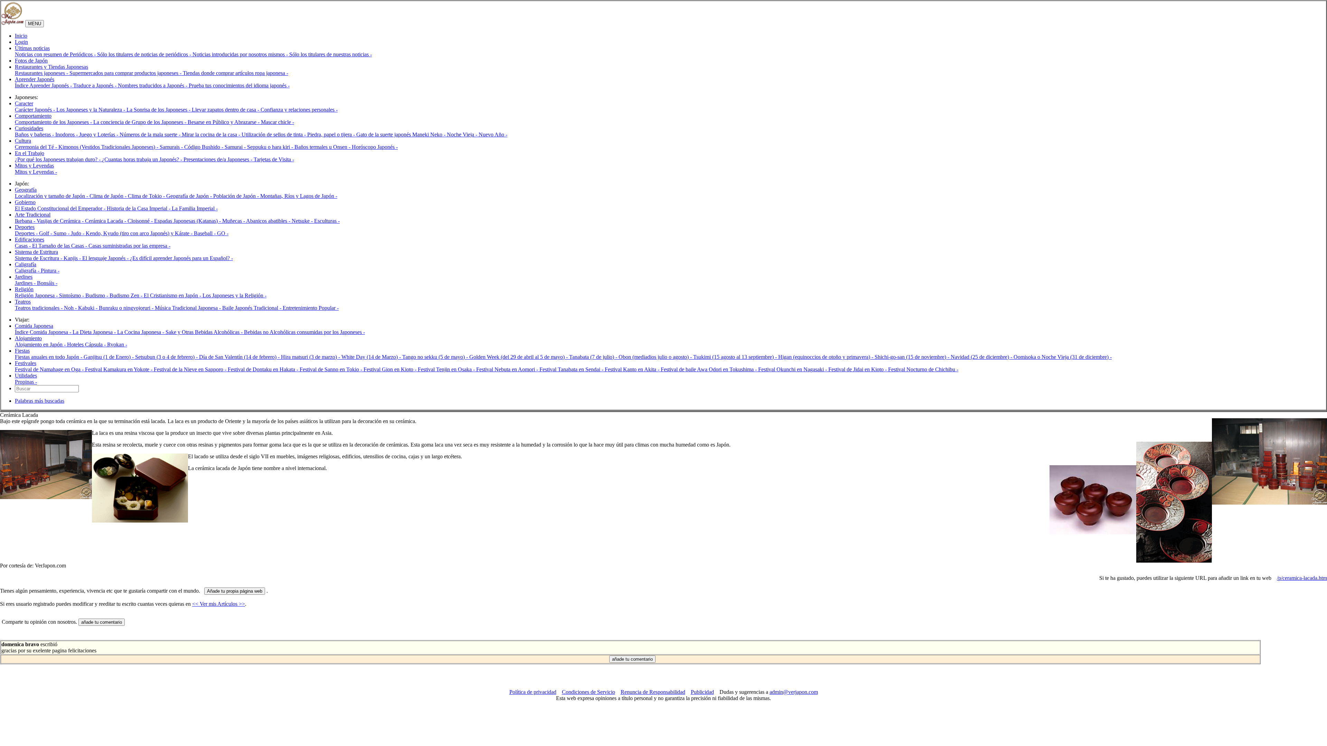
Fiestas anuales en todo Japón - (49, 357)
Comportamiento (33, 116)
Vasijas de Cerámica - (61, 221)
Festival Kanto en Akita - (633, 369)
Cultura (23, 141)
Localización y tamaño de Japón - (52, 196)
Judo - (78, 233)
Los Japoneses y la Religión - (234, 295)
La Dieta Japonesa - (95, 332)
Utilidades (26, 376)
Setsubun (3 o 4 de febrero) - (167, 357)
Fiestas (22, 351)
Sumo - (62, 233)
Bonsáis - (47, 283)
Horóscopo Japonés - (375, 147)
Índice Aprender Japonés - (44, 85)
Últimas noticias (32, 48)
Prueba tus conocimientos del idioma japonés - (239, 85)
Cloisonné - (141, 221)
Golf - (46, 233)
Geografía (26, 190)
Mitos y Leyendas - (36, 172)
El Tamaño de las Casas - (60, 246)
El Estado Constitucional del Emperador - (61, 208)
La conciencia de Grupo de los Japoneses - (140, 122)
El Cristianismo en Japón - (173, 295)
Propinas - (26, 382)
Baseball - (205, 233)
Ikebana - (26, 221)
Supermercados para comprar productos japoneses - (126, 73)
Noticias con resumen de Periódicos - (56, 54)
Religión (24, 289)
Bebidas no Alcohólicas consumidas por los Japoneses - (304, 332)
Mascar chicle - (277, 122)
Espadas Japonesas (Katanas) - (188, 221)
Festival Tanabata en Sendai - (572, 369)
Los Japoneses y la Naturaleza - (91, 110)
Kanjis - (73, 258)
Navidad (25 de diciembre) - (982, 357)
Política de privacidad (532, 692)
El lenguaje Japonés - (106, 258)
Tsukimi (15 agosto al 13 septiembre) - (735, 357)
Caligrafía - (28, 271)
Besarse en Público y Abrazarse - (224, 122)
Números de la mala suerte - (151, 134)
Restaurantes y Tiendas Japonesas (51, 67)
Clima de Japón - (109, 196)
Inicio (21, 36)
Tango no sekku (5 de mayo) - (435, 357)
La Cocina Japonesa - (141, 332)
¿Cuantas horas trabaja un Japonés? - (142, 159)
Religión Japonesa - (37, 295)
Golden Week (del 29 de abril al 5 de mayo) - (519, 357)
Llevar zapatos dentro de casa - (226, 110)
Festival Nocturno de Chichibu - (923, 369)
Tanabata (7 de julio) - (594, 357)
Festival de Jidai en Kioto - (858, 369)
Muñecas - (234, 221)
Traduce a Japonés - (95, 85)
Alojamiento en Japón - (41, 344)
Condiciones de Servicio (588, 692)
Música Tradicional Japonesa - (188, 308)
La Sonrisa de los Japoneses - (159, 110)
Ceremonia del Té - (36, 147)
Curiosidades (29, 128)
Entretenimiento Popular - (311, 308)
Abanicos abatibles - (269, 221)
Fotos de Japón (31, 61)
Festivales (25, 363)
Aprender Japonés (34, 79)
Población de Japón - (236, 196)
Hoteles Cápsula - (87, 344)
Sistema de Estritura (36, 252)
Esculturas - (327, 221)
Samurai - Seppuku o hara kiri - (259, 147)
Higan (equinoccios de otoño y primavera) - (826, 357)
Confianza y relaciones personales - (299, 110)
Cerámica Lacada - (106, 221)
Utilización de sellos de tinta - (274, 134)
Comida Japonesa (34, 326)
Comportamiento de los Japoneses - (54, 122)
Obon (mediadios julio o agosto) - (656, 357)
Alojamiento (28, 338)
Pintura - (50, 271)
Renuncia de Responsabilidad (653, 692)
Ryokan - (117, 344)
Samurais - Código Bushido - (192, 147)
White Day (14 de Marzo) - (371, 357)
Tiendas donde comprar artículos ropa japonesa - (235, 73)
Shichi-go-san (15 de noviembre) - (913, 357)
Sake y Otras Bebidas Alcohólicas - (205, 332)
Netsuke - (303, 221)
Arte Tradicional (32, 215)
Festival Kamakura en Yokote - (119, 369)
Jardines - (26, 283)
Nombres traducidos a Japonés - (153, 85)
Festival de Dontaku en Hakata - (264, 369)
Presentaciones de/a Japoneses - (218, 159)
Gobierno (25, 202)
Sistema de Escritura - (39, 258)
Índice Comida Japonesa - (44, 332)
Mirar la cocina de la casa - (212, 134)
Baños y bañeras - (35, 134)
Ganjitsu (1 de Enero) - (109, 357)
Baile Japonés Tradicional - (252, 308)
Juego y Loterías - (99, 134)
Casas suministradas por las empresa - (129, 246)
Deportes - (27, 233)
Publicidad (702, 692)
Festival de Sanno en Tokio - (332, 369)
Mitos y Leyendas (34, 166)
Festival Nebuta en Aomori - (507, 369)
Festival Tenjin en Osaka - (447, 369)
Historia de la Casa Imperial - (139, 208)
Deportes (25, 227)
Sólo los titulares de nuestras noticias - (330, 54)
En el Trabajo (29, 153)
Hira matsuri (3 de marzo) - (311, 357)
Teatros (23, 302)
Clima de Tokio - (147, 196)
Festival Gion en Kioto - (391, 369)
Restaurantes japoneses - (42, 73)
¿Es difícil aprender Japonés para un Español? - (181, 258)
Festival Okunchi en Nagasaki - (793, 369)
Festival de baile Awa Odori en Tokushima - (709, 369)
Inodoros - (67, 134)
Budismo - (97, 295)
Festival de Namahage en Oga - (50, 369)
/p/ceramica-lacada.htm (1302, 578)
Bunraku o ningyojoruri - (127, 308)
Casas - (23, 246)
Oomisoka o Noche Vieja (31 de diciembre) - (1063, 357)
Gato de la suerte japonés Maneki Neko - (401, 134)
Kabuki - (88, 308)
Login (21, 42)
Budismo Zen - (127, 295)
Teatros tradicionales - (39, 308)
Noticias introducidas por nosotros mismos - (240, 54)
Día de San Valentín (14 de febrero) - (240, 357)
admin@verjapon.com (794, 692)
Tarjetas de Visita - (274, 159)
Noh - (71, 308)
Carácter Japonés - (35, 110)
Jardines (23, 277)
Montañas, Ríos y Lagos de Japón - (298, 196)
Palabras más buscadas (39, 401)
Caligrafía (25, 264)
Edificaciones (29, 239)
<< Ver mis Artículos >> (218, 604)
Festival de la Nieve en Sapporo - (191, 369)
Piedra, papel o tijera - (331, 134)
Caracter (24, 103)
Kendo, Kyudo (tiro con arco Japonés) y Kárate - (140, 233)
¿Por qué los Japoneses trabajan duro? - (58, 159)
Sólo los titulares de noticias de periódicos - (144, 54)
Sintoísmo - (72, 295)
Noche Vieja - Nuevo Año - (477, 134)
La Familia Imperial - (195, 208)
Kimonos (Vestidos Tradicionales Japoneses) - (109, 147)
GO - (222, 233)
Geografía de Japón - (189, 196)
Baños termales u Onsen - (323, 147)
